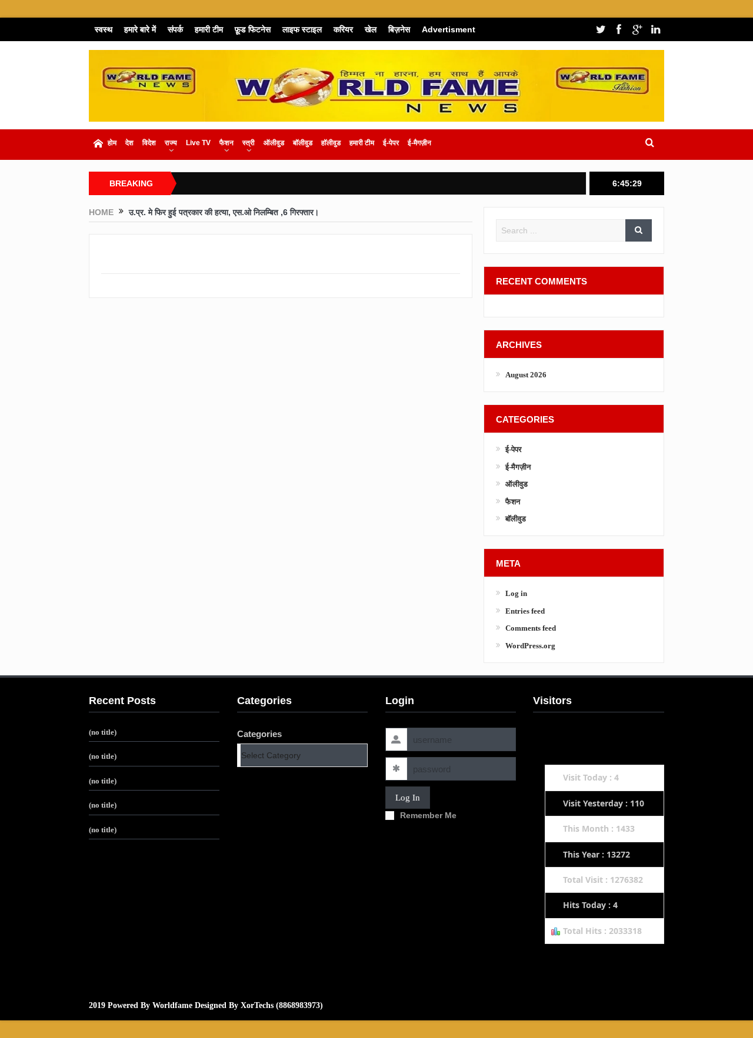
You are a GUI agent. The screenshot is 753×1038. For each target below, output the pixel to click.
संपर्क (175, 29)
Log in (516, 593)
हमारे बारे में (140, 29)
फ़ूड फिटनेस (253, 29)
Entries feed (525, 611)
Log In (407, 797)
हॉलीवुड (331, 143)
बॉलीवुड (302, 143)
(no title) (102, 732)
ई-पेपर (391, 143)
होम (112, 143)
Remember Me (428, 815)
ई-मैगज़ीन (419, 143)
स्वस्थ (103, 29)
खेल (370, 29)
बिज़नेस (399, 29)
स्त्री (248, 143)
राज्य (171, 143)
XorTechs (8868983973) (282, 1005)
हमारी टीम (209, 29)
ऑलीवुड (274, 143)
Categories (259, 734)
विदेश (149, 143)
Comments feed (530, 628)
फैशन (226, 143)
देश (129, 143)
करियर (343, 29)
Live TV (198, 143)
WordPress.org (530, 645)
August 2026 (526, 374)
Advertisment (448, 29)
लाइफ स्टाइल (302, 29)
